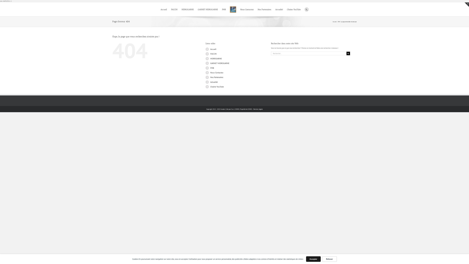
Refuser (329, 259)
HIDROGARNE (216, 58)
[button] (299, 9)
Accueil (213, 49)
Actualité (214, 82)
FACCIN (213, 54)
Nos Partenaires (216, 77)
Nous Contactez (216, 72)
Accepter (313, 259)
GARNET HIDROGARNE (219, 63)
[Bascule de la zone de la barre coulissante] (467, 4)
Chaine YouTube (217, 86)
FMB (212, 68)
